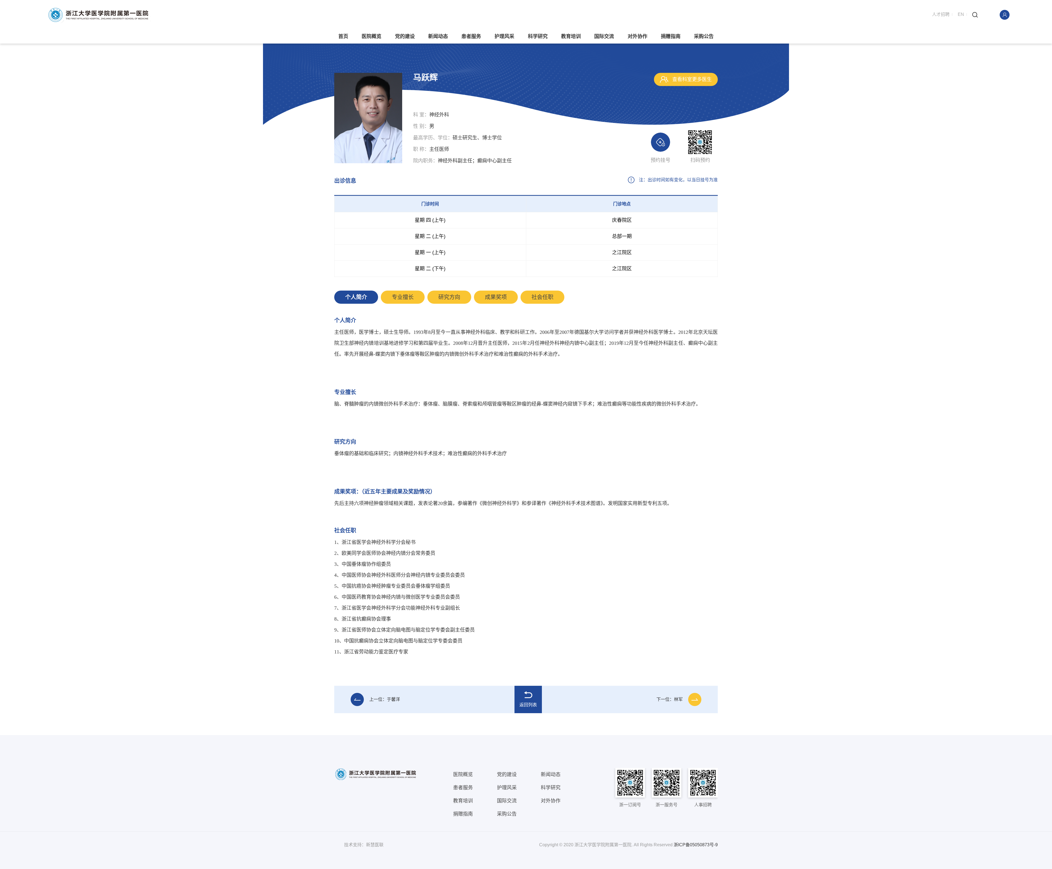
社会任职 (542, 297)
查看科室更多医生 (691, 79)
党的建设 (405, 36)
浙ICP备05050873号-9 (696, 844)
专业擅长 (403, 297)
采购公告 (704, 36)
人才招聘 (941, 14)
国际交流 (604, 36)
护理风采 (504, 36)
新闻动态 (438, 36)
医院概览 (371, 36)
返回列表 (528, 704)
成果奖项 (496, 297)
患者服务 (471, 36)
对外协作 (637, 36)
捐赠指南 (671, 36)
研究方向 (449, 297)
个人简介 (356, 297)
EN (961, 14)
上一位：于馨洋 (384, 699)
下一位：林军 (669, 699)
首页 (343, 36)
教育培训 (571, 36)
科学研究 (538, 36)
